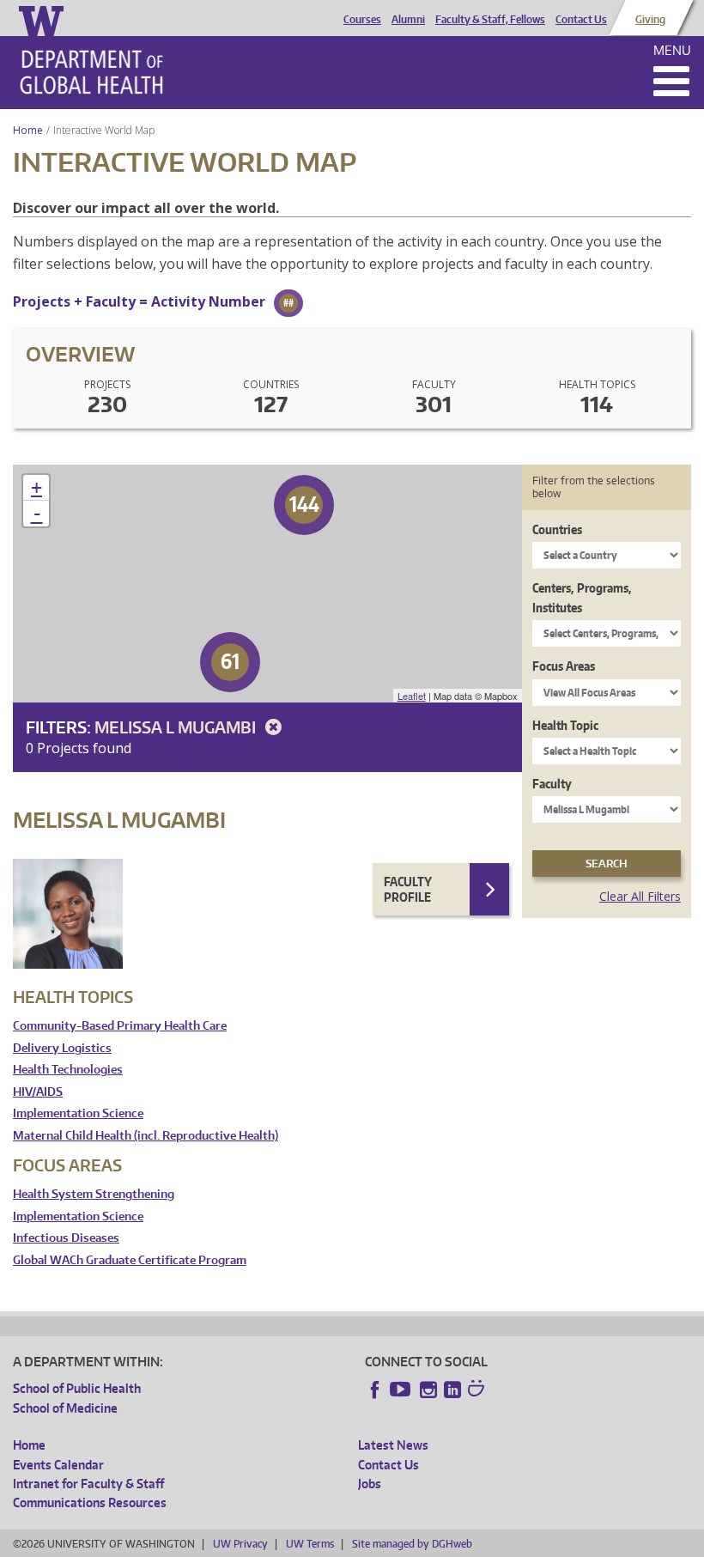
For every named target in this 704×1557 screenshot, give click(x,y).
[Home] (91, 72)
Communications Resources (90, 1502)
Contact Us (581, 20)
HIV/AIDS (38, 1092)
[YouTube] (402, 1389)
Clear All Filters (640, 896)
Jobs (369, 1483)
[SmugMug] (478, 1390)
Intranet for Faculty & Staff (88, 1483)
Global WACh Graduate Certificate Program (129, 1260)
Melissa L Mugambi (176, 727)
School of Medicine (65, 1408)
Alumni (408, 20)
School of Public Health (77, 1388)
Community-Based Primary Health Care (120, 1025)
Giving (650, 20)
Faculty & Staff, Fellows (490, 20)
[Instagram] (428, 1389)
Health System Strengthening (93, 1194)
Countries (557, 529)
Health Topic (565, 725)
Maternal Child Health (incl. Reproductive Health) (145, 1135)
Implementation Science (78, 1113)
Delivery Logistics (62, 1048)
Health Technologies (68, 1069)
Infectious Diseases (66, 1238)
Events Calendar (58, 1464)
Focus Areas (563, 666)
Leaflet (412, 695)
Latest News (393, 1445)
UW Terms (310, 1543)
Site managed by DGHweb (412, 1543)
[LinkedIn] (452, 1389)
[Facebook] (375, 1389)
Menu (672, 50)
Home (28, 130)
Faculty (552, 783)
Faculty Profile (408, 889)
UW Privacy (240, 1543)
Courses (362, 20)
